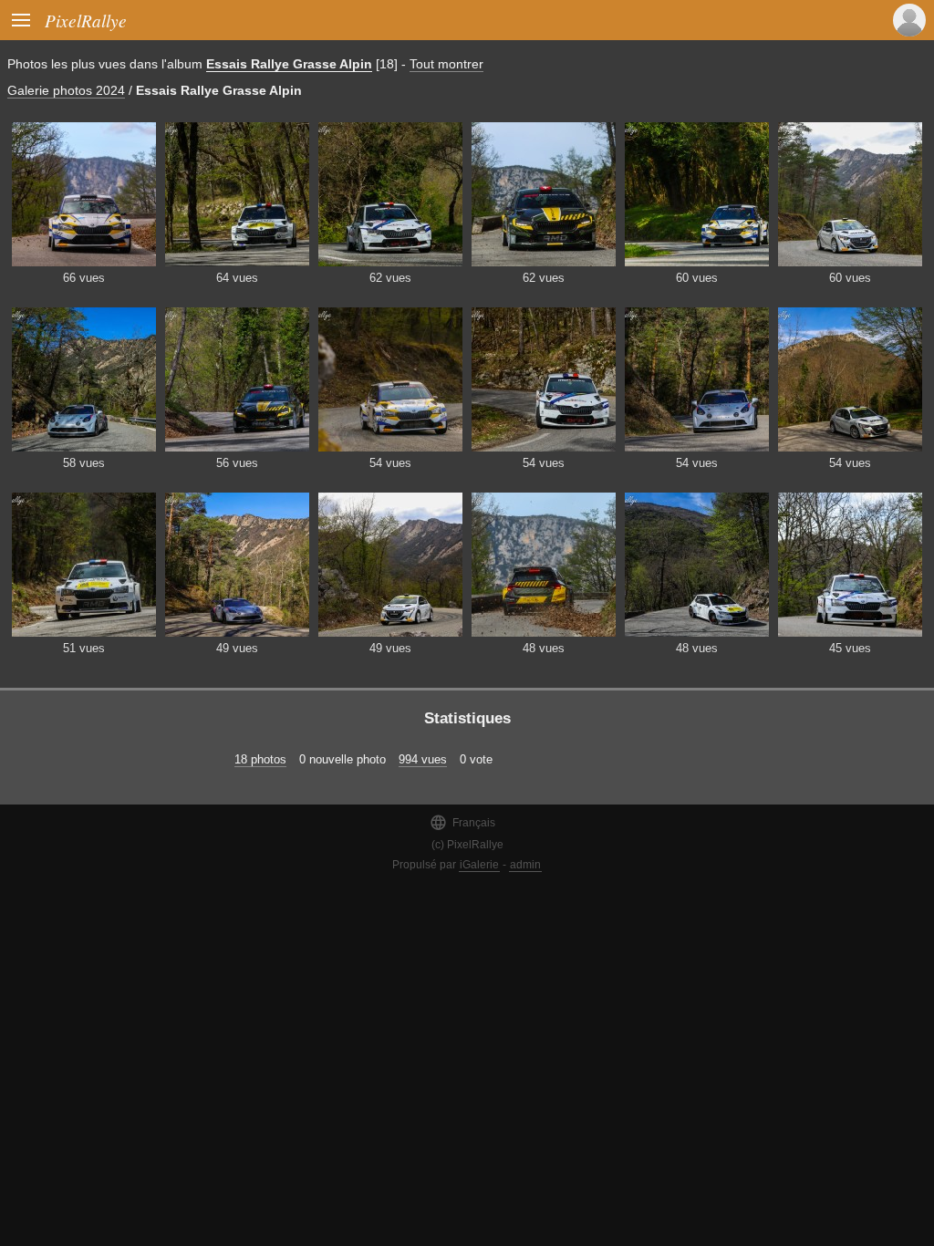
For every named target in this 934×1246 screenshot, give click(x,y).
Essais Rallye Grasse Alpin (289, 64)
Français (462, 822)
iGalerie (479, 864)
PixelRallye (86, 20)
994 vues (423, 759)
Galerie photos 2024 (66, 90)
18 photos (260, 759)
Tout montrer (446, 64)
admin (525, 864)
